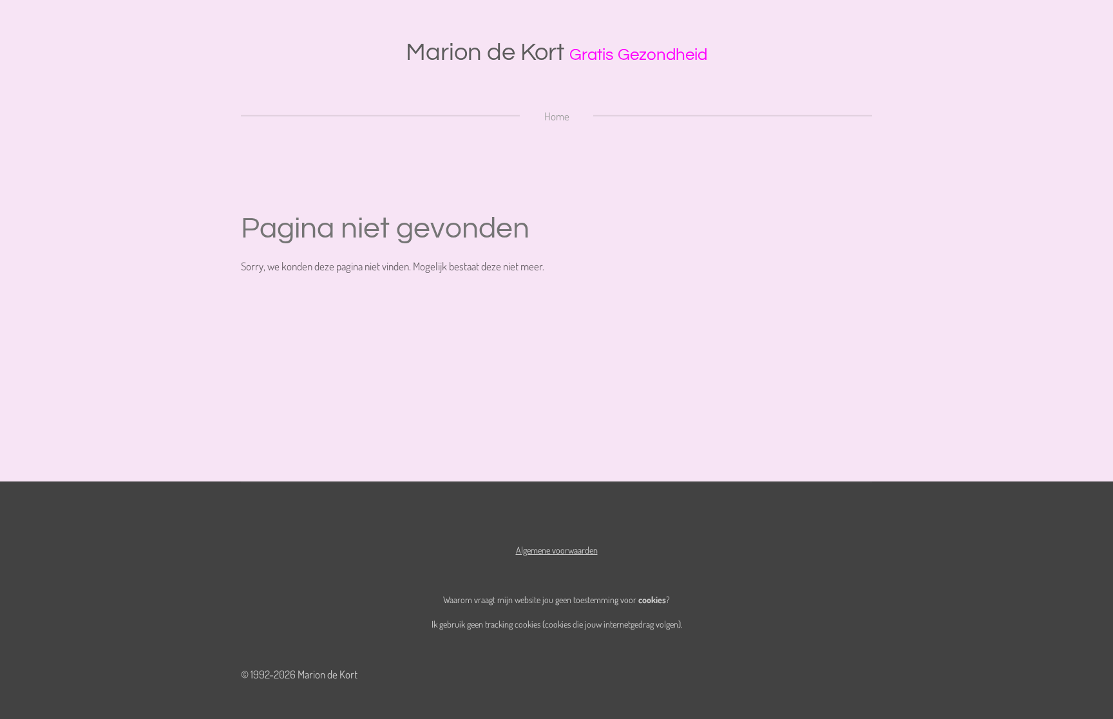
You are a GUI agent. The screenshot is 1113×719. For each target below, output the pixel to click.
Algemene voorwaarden (557, 550)
